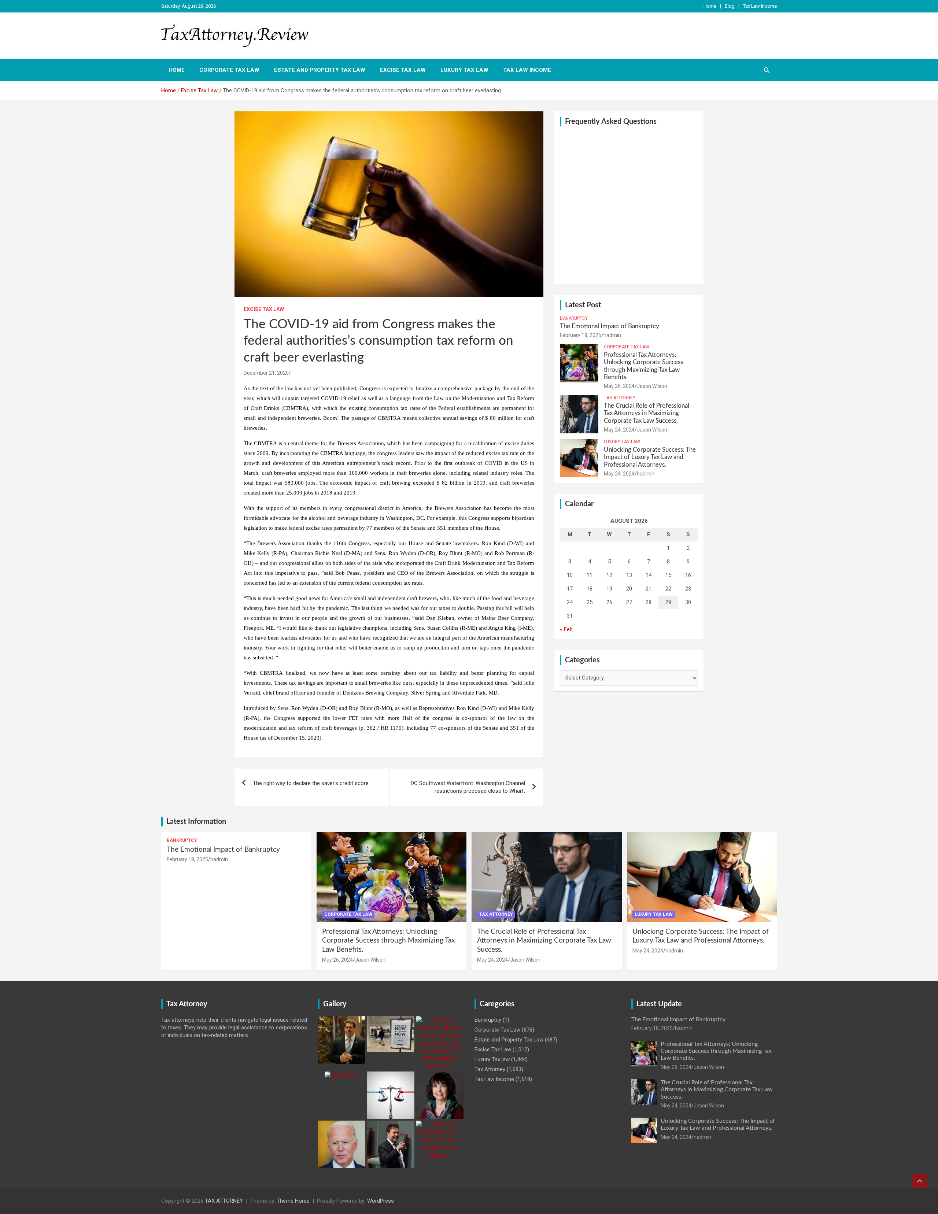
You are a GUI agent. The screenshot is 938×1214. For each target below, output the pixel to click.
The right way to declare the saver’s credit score (311, 783)
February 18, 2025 (580, 335)
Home (710, 6)
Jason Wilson (652, 386)
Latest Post (583, 305)
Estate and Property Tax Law (319, 70)
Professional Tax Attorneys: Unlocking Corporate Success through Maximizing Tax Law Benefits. (388, 940)
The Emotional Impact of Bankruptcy (609, 326)
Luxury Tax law (464, 70)
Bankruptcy (574, 318)
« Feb (566, 629)
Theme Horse (293, 1201)
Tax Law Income (760, 6)
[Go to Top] (919, 1181)
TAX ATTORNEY (224, 1201)
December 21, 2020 (266, 373)
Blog (730, 6)
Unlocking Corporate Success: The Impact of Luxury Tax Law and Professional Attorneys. (650, 457)
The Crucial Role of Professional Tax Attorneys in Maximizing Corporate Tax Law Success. (646, 413)
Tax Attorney (619, 397)
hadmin (612, 335)
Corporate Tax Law (229, 70)
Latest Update (659, 1004)
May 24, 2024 (619, 430)
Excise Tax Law (403, 70)
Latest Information (196, 821)
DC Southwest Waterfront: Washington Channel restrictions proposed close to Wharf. (468, 787)
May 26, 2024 (619, 386)
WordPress (380, 1201)
